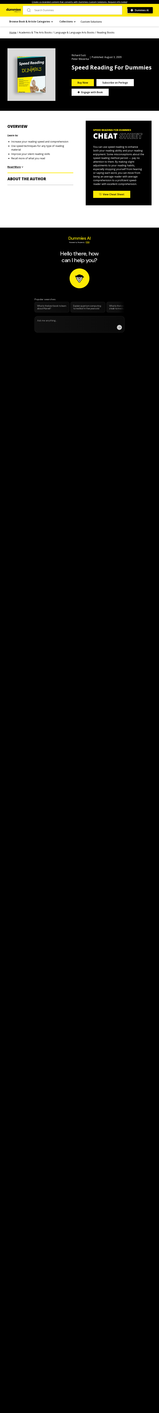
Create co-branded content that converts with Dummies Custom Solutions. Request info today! (79, 1)
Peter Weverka (80, 59)
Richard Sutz (79, 55)
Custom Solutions (91, 21)
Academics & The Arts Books (35, 32)
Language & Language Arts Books (74, 32)
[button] (31, 22)
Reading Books (105, 32)
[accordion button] (40, 126)
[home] (13, 10)
